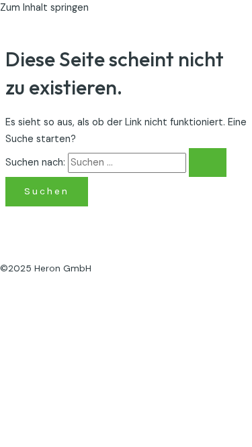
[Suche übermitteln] (207, 163)
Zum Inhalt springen (44, 7)
